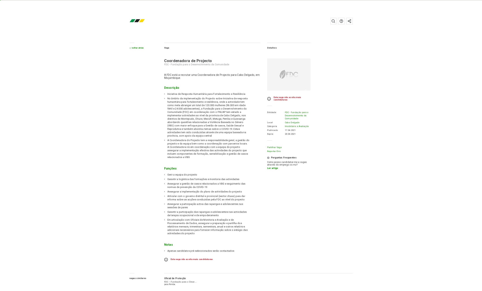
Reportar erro (274, 151)
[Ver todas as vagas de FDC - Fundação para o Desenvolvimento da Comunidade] (288, 74)
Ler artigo (272, 168)
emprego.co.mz (143, 21)
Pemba (172, 284)
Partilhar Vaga (274, 147)
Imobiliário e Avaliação (297, 126)
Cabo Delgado (292, 122)
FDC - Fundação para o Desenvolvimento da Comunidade (297, 115)
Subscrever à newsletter (349, 21)
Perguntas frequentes (341, 21)
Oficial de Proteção (175, 278)
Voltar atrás (138, 48)
